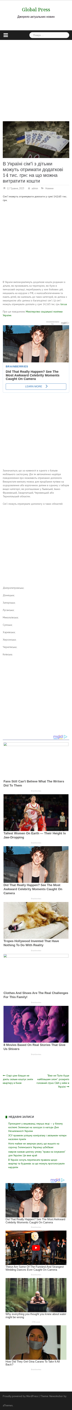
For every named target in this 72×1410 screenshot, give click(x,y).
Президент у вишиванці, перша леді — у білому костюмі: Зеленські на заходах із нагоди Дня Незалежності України (35, 1127)
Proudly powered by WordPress (20, 1396)
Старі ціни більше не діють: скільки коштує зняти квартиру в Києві (18, 1079)
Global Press (36, 9)
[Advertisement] (36, 78)
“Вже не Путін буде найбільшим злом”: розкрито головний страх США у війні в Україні (53, 1081)
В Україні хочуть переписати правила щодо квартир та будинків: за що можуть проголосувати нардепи (36, 1163)
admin (35, 188)
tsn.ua (64, 304)
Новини (49, 188)
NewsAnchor (56, 1396)
